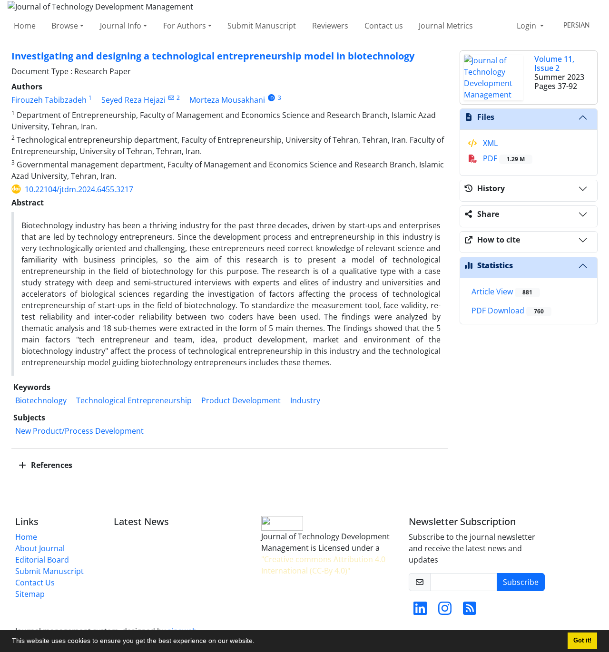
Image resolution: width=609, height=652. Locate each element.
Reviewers (330, 25)
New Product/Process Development (79, 431)
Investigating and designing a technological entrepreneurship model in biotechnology (212, 55)
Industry (305, 400)
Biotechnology (41, 400)
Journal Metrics (446, 25)
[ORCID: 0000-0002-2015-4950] (271, 98)
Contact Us (35, 582)
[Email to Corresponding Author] (171, 98)
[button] (257, 642)
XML (489, 143)
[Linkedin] (420, 611)
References (50, 465)
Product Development (241, 400)
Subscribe (521, 582)
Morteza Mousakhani (227, 100)
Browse (64, 25)
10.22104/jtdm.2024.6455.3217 (79, 189)
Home (25, 25)
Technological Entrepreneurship (134, 400)
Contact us (383, 25)
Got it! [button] (582, 640)
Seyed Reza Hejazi (133, 100)
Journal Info (120, 25)
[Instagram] (444, 611)
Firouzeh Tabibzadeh (49, 100)
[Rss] (469, 611)
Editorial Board (42, 560)
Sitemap (30, 594)
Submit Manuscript (261, 25)
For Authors (184, 25)
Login (527, 25)
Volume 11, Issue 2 (554, 63)
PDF (503, 158)
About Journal (40, 548)
